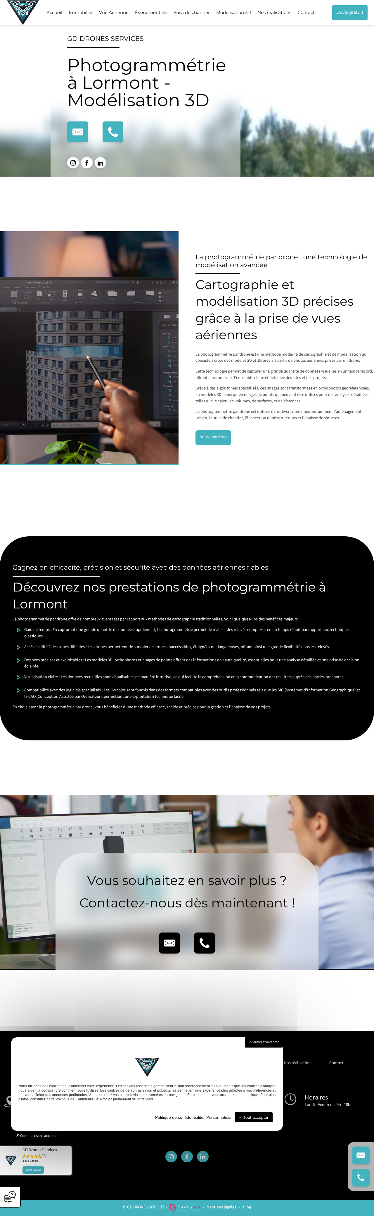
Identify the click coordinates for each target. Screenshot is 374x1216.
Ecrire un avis (33, 1170)
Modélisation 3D (233, 12)
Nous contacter (213, 437)
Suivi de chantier (192, 12)
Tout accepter (255, 1117)
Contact (306, 12)
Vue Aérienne (114, 12)
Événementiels (151, 12)
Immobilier (81, 12)
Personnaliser (219, 1117)
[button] (77, 131)
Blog (247, 1208)
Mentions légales (221, 1208)
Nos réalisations (274, 12)
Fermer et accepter (265, 1042)
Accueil (54, 12)
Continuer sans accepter (38, 1136)
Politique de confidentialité (179, 1117)
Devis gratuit (349, 12)
